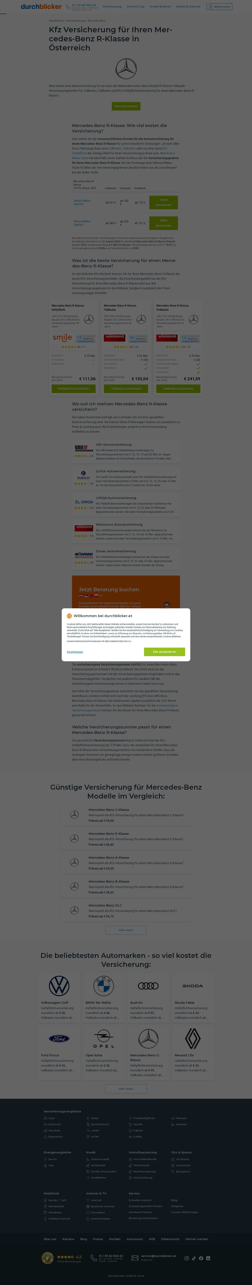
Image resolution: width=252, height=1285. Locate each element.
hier (129, 641)
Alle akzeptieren (164, 651)
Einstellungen (75, 652)
